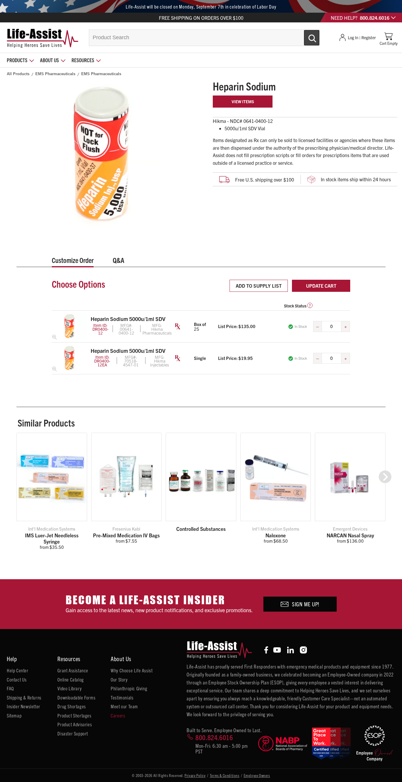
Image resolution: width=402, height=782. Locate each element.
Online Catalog (70, 679)
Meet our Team (124, 706)
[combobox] (204, 37)
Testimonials (122, 697)
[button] (385, 476)
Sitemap (14, 715)
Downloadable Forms (76, 697)
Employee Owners (257, 775)
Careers (118, 715)
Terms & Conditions (225, 775)
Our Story (119, 679)
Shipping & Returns (24, 697)
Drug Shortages (71, 706)
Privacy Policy (195, 775)
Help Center (18, 670)
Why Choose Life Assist (131, 670)
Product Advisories (74, 724)
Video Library (69, 688)
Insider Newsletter (23, 706)
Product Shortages (74, 715)
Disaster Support (72, 733)
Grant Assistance (72, 670)
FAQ (10, 688)
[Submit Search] (305, 35)
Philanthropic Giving (129, 688)
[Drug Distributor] (282, 744)
